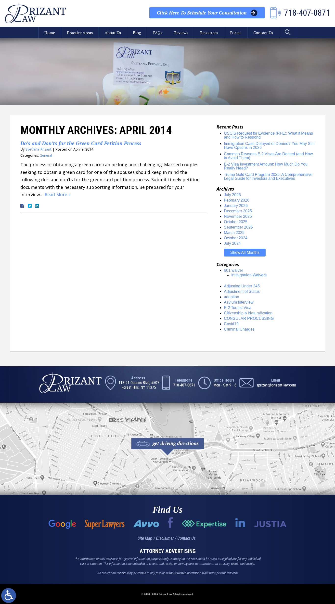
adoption (231, 297)
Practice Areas (80, 32)
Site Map (145, 538)
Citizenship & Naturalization (248, 313)
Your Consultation (201, 13)
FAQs (157, 32)
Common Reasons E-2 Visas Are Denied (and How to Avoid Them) (268, 156)
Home (49, 32)
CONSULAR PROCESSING (249, 318)
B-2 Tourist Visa (237, 308)
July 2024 (232, 243)
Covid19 (231, 324)
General (46, 155)
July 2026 (232, 195)
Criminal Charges (239, 329)
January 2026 (236, 206)
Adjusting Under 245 (242, 286)
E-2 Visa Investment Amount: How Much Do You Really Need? (266, 166)
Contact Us (263, 32)
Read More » (58, 194)
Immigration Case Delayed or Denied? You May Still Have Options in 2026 (269, 145)
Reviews (181, 32)
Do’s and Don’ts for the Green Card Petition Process (80, 143)
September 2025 (238, 227)
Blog (137, 32)
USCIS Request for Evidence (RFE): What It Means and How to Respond (268, 135)
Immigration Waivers (249, 275)
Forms (235, 32)
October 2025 (235, 222)
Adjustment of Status (242, 291)
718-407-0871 (184, 385)
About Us (113, 32)
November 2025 (238, 216)
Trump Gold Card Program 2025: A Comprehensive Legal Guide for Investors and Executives (268, 176)
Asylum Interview (239, 302)
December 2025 (238, 211)
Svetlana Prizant (39, 149)
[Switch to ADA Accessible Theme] (8, 595)
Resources (209, 32)
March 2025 (234, 233)
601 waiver (233, 270)
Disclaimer (165, 538)
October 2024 (235, 238)
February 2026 (236, 200)
